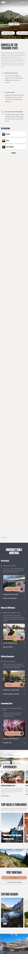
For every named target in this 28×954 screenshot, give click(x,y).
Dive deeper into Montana (15, 882)
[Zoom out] (25, 160)
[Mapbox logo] (4, 537)
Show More (13, 153)
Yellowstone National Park (11, 613)
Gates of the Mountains (10, 739)
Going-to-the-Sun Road (10, 594)
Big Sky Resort (8, 647)
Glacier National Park (10, 643)
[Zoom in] (25, 158)
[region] (14, 348)
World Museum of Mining (11, 694)
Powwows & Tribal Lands (11, 690)
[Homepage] (3, 3)
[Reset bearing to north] (25, 162)
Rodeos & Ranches (9, 661)
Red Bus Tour (7, 743)
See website (13, 877)
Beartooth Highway (9, 566)
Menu (22, 2)
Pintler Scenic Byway (10, 598)
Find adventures (8, 33)
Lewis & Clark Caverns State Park (12, 709)
